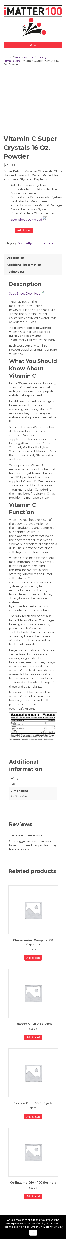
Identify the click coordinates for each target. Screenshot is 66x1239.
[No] (61, 1227)
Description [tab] (15, 257)
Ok (33, 1232)
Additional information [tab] (24, 264)
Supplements (23, 57)
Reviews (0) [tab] (15, 271)
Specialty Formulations (35, 243)
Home (8, 57)
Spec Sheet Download (27, 219)
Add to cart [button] (33, 957)
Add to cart (24, 230)
